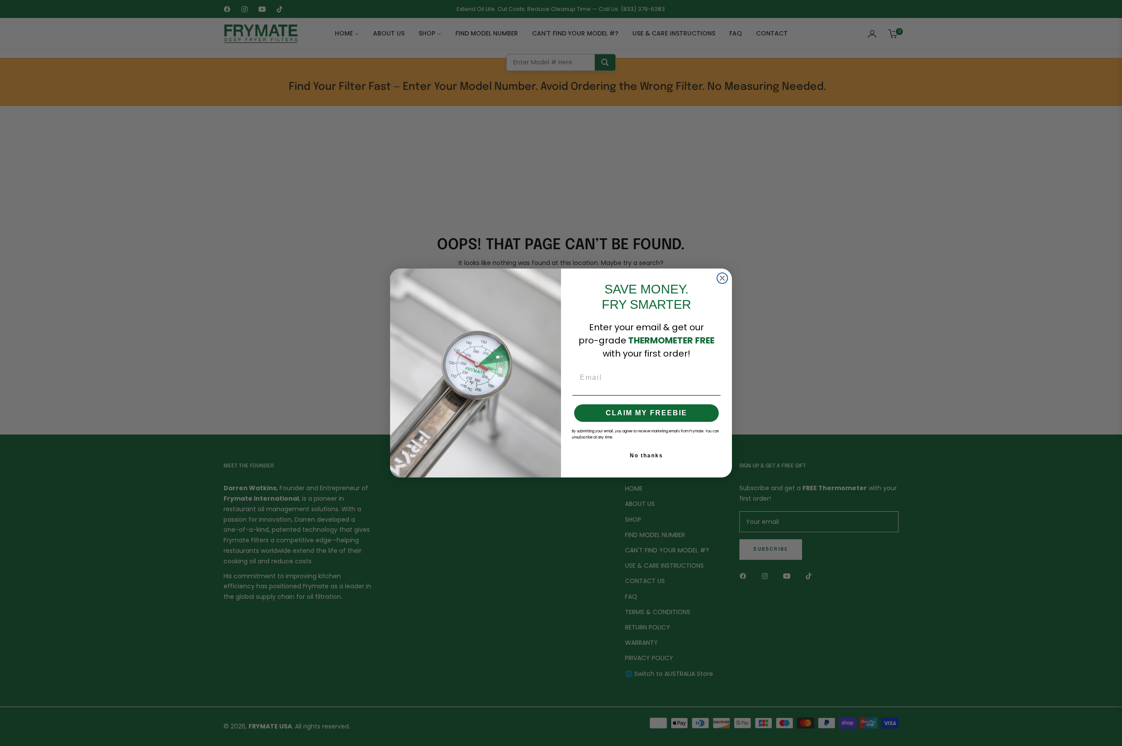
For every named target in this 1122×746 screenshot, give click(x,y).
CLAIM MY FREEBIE (646, 413)
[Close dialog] (722, 278)
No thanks (646, 456)
